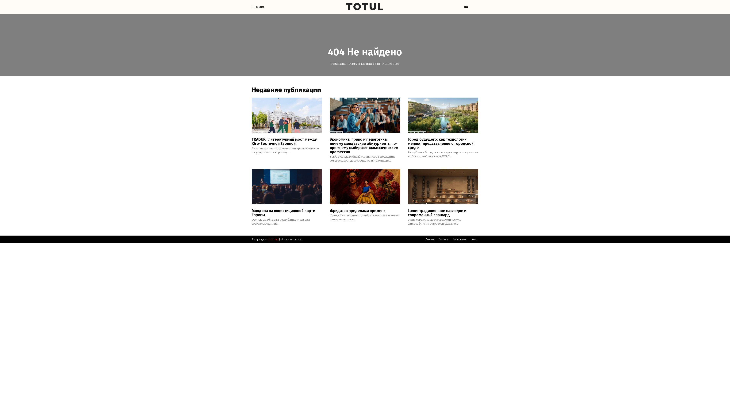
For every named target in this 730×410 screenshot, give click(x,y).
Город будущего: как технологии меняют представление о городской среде (441, 143)
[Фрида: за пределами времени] (365, 186)
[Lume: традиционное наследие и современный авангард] (443, 186)
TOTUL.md (272, 239)
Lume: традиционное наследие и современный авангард (437, 212)
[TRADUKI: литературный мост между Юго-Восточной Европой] (287, 115)
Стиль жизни (261, 133)
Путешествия (417, 204)
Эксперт (336, 133)
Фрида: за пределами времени (358, 210)
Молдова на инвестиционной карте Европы (283, 212)
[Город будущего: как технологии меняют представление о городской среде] (443, 115)
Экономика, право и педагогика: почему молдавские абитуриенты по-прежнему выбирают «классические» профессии (364, 145)
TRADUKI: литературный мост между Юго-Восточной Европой (284, 141)
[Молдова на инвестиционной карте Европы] (287, 186)
